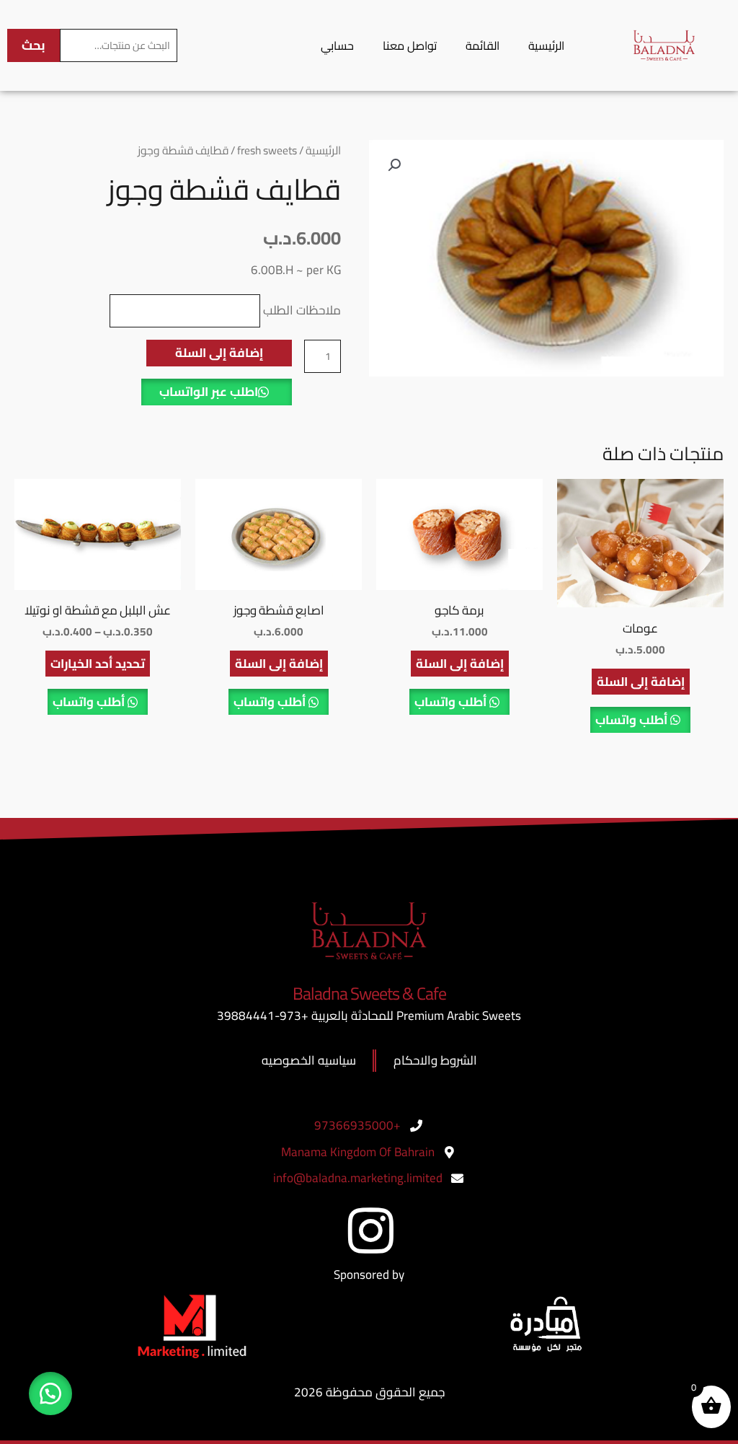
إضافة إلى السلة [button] (641, 681)
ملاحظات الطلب (302, 310)
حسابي (337, 45)
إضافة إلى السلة (219, 352)
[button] (394, 165)
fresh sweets (267, 150)
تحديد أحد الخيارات (97, 663)
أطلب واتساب (632, 719)
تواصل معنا (410, 45)
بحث (33, 45)
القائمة (482, 45)
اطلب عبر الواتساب (208, 391)
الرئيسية (546, 45)
